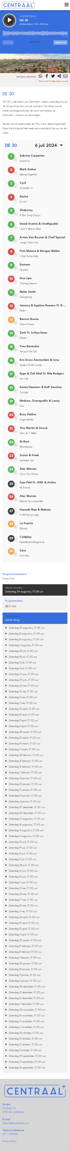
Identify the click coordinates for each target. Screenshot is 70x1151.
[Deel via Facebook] (47, 77)
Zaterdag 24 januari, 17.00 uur (25, 784)
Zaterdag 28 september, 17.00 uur (27, 1056)
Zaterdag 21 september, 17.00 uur (26, 1062)
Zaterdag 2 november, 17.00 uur (26, 1027)
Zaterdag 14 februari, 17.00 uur (25, 767)
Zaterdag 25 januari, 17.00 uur (25, 963)
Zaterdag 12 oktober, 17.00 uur (25, 1044)
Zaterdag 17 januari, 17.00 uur (24, 790)
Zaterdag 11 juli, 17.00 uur (22, 663)
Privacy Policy (10, 1141)
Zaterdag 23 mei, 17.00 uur (23, 686)
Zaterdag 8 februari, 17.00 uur (25, 952)
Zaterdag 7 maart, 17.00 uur (24, 749)
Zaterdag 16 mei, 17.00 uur (23, 691)
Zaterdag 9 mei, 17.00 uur (22, 697)
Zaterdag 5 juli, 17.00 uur (22, 859)
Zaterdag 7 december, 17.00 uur (25, 1004)
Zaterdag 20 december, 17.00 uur (26, 813)
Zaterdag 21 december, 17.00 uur (26, 992)
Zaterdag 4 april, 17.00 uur (23, 726)
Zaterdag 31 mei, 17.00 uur (23, 888)
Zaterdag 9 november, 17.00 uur (26, 1021)
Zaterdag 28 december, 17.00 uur (26, 987)
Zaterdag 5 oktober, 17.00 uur (24, 1050)
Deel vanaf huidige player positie (53, 81)
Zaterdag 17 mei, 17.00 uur (23, 900)
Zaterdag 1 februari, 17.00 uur (24, 958)
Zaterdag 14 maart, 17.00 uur (24, 744)
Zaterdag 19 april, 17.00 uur (23, 923)
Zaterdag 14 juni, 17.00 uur (23, 877)
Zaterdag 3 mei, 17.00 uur (22, 911)
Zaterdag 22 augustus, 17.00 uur (26, 628)
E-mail (12, 606)
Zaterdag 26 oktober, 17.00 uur (25, 1033)
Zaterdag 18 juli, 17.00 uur (22, 657)
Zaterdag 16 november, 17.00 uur (26, 1016)
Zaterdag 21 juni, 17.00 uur (23, 871)
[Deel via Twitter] (53, 77)
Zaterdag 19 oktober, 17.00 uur (25, 1039)
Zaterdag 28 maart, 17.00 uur (24, 732)
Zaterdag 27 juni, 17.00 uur (23, 674)
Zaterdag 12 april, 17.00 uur (23, 929)
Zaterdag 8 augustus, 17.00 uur (25, 639)
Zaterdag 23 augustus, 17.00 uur (26, 819)
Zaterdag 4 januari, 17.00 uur (24, 981)
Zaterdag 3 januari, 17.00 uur (24, 801)
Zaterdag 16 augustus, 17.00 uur (26, 825)
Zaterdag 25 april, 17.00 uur (23, 709)
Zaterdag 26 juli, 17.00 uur (23, 842)
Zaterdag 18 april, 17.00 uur (23, 715)
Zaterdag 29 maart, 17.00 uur (24, 940)
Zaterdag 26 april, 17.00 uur (24, 917)
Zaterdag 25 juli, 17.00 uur (23, 651)
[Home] (18, 5)
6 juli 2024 (46, 145)
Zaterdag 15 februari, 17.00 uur (25, 946)
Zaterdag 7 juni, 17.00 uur (22, 882)
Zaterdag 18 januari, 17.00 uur (24, 969)
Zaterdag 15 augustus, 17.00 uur (26, 634)
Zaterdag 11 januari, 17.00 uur (24, 975)
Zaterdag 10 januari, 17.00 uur (25, 796)
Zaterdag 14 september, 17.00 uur (26, 1068)
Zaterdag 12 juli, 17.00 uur (22, 853)
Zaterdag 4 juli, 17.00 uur (22, 668)
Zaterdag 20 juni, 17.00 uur (23, 680)
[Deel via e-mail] (65, 77)
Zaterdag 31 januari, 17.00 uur (24, 778)
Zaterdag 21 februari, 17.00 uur (25, 761)
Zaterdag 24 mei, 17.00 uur (23, 894)
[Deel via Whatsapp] (40, 77)
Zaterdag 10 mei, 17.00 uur (23, 906)
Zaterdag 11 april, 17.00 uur (23, 720)
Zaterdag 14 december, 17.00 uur (26, 998)
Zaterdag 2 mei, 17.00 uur (22, 703)
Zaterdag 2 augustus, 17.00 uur (25, 836)
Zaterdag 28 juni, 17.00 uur (23, 865)
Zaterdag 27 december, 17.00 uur (26, 807)
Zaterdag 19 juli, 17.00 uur (22, 848)
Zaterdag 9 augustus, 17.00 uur (25, 830)
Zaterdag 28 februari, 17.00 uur (25, 755)
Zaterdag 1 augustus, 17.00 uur (25, 645)
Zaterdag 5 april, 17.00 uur (23, 934)
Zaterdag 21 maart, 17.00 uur (24, 738)
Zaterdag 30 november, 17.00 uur (27, 1010)
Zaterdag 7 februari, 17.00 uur (25, 772)
